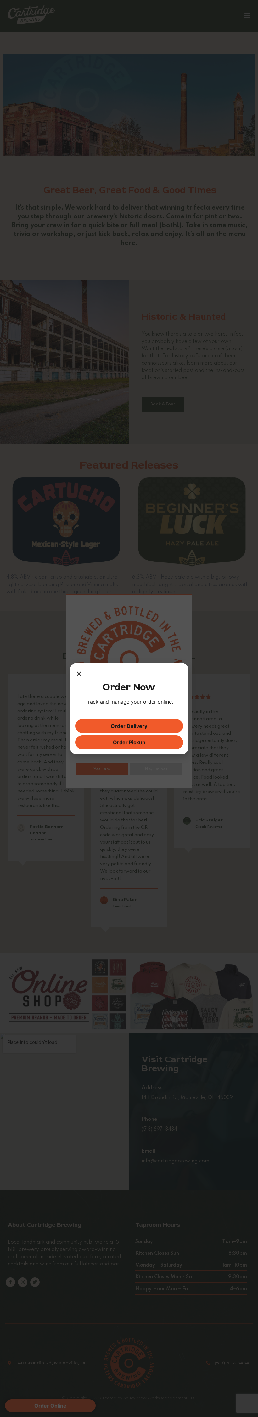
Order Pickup (129, 742)
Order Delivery (129, 726)
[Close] (79, 674)
